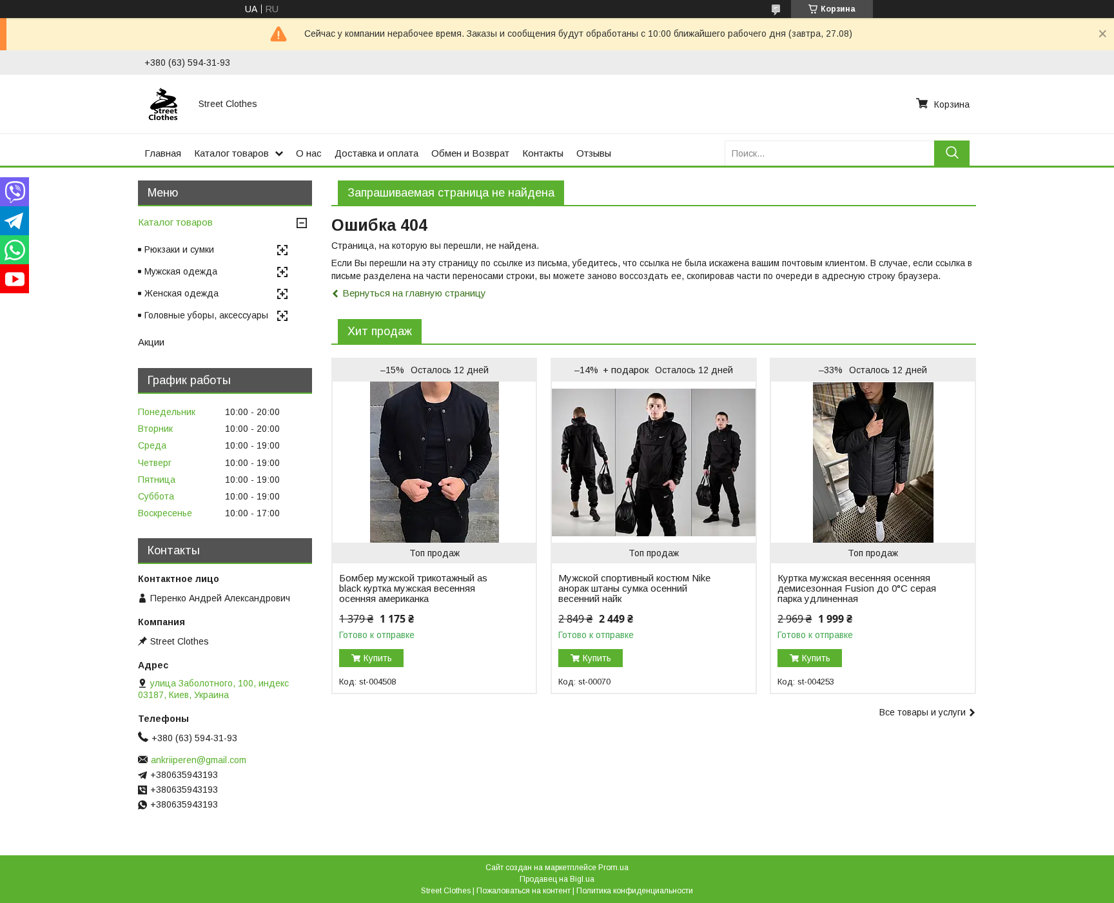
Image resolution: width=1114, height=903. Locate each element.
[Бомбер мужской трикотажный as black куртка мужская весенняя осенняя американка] (434, 462)
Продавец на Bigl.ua (557, 879)
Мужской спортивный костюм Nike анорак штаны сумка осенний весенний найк (634, 588)
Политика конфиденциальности (634, 890)
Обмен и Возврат (470, 153)
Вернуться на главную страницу (414, 292)
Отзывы (593, 153)
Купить (378, 658)
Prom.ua (613, 867)
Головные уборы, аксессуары (206, 315)
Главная (162, 153)
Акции (151, 341)
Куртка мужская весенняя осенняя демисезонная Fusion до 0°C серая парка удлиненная (856, 588)
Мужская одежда (180, 271)
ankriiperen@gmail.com (198, 760)
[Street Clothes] (163, 104)
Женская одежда (181, 293)
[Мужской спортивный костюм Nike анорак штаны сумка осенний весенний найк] (653, 462)
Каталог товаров (231, 153)
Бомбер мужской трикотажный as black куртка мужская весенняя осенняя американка (413, 588)
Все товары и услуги (922, 712)
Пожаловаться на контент (523, 890)
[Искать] (952, 153)
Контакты (542, 153)
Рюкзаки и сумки (179, 249)
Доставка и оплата (376, 153)
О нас (309, 153)
